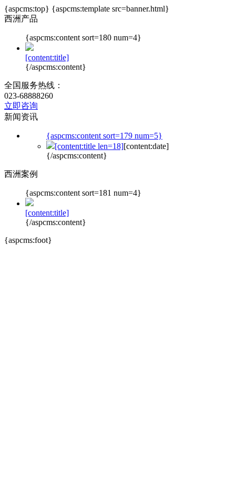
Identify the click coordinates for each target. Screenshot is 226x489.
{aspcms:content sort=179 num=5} (104, 135)
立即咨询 (21, 105)
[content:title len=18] (89, 146)
